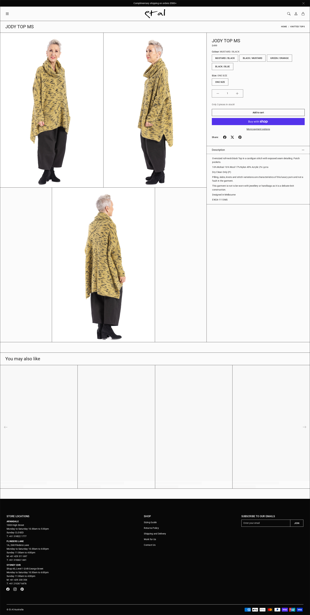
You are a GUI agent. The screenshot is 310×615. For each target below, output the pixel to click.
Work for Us (150, 539)
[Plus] (237, 93)
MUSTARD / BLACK (225, 58)
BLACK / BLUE (222, 66)
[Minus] (218, 93)
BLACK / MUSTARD (252, 58)
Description (218, 149)
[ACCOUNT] (296, 13)
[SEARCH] (288, 13)
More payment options (258, 129)
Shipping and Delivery (155, 533)
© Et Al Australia (15, 609)
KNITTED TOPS (297, 27)
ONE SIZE (220, 82)
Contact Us (149, 545)
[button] (8, 14)
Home (284, 27)
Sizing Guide (150, 522)
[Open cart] (303, 13)
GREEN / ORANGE (279, 58)
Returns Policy (151, 528)
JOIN (296, 523)
